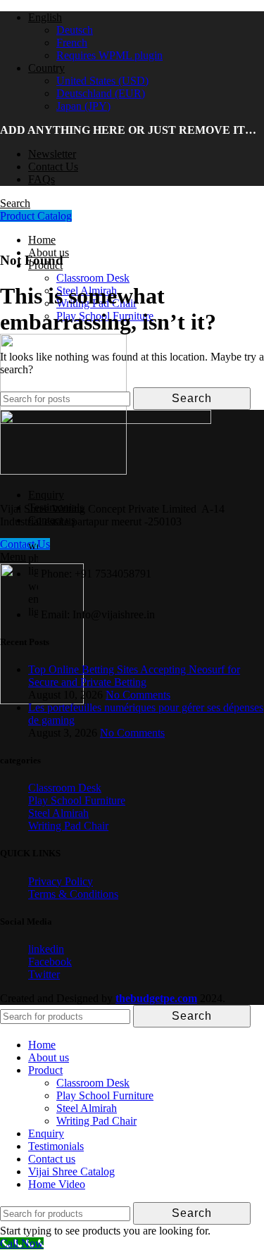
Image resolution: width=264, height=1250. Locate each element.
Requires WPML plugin (109, 55)
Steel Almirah (58, 813)
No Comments (138, 695)
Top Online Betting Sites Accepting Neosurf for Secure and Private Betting (134, 675)
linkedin (46, 949)
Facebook (50, 962)
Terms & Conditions (73, 894)
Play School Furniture (76, 800)
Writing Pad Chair (68, 826)
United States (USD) (102, 81)
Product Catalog (36, 216)
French (71, 43)
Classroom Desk (93, 278)
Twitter (44, 974)
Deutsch (74, 30)
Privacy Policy (60, 881)
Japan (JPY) (83, 106)
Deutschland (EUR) (100, 93)
